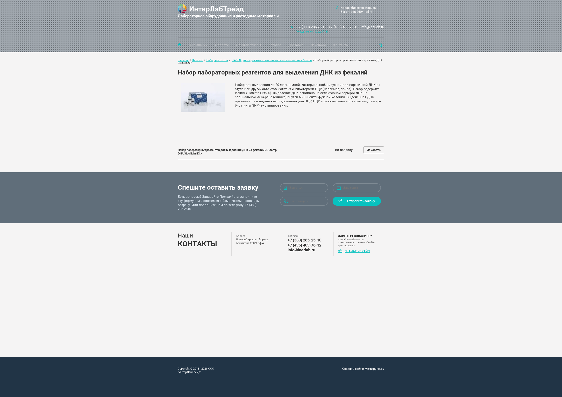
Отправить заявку (361, 201)
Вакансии (318, 45)
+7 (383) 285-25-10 (311, 27)
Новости (222, 45)
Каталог (274, 45)
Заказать (374, 150)
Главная (179, 44)
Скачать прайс (357, 251)
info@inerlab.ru (372, 27)
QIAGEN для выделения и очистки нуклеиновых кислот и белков (272, 60)
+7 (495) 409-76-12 (343, 27)
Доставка (295, 45)
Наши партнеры (248, 45)
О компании (198, 45)
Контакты (341, 45)
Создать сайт (352, 368)
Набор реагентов (217, 60)
